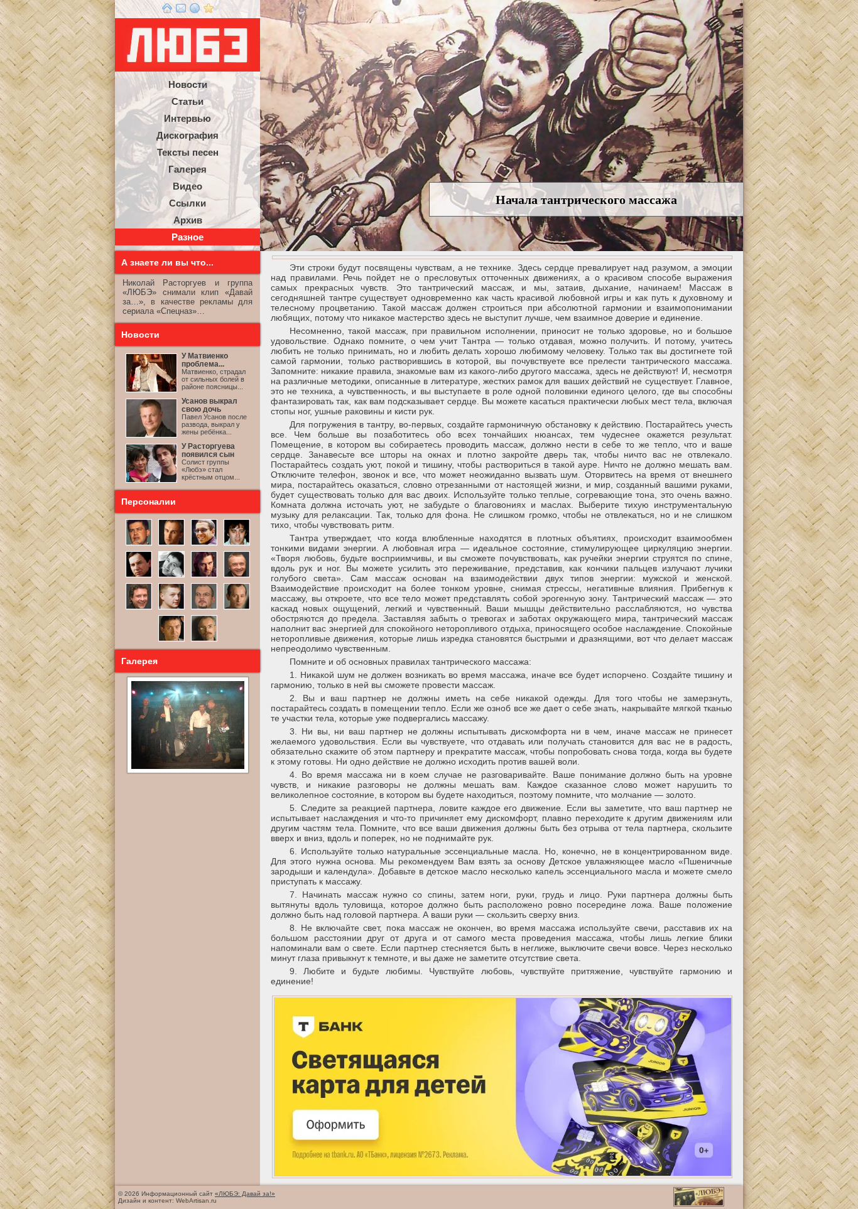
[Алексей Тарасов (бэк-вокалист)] (139, 608)
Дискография (187, 135)
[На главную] (167, 11)
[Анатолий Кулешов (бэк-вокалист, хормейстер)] (237, 608)
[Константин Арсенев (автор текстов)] (204, 576)
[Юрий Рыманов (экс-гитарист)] (237, 576)
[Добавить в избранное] (208, 11)
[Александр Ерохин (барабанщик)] (171, 640)
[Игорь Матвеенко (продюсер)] (171, 544)
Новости (187, 84)
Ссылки (187, 203)
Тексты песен (188, 152)
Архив (187, 220)
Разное (187, 237)
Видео (187, 186)
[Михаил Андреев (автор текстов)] (139, 576)
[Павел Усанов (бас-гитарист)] (171, 608)
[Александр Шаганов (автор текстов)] (237, 544)
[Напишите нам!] (181, 11)
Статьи (187, 101)
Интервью (187, 118)
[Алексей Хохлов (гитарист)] (204, 608)
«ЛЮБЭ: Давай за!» (245, 1193)
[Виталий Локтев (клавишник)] (204, 640)
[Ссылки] (194, 11)
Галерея (187, 169)
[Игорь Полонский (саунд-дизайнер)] (204, 544)
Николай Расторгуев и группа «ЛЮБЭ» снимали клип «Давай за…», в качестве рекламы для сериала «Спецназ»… (187, 297)
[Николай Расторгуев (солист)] (139, 544)
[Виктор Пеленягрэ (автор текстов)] (171, 576)
